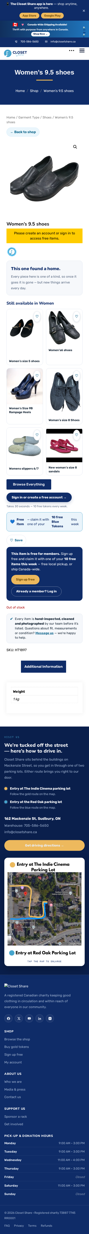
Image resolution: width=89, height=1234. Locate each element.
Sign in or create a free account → (39, 497)
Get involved (13, 1124)
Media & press (14, 1089)
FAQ (7, 1225)
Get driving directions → (44, 845)
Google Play (52, 15)
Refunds (46, 1225)
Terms (32, 1225)
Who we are (13, 1082)
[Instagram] (50, 1018)
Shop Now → (40, 34)
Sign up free (25, 579)
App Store (29, 15)
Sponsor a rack (15, 1117)
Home (20, 91)
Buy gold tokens (16, 1047)
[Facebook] (8, 1018)
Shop (34, 91)
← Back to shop (23, 132)
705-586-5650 (30, 41)
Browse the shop (17, 1039)
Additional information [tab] (43, 666)
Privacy (19, 1225)
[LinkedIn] (39, 1018)
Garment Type (28, 117)
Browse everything (29, 484)
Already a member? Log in (36, 591)
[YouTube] (29, 1018)
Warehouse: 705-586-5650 (26, 825)
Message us (44, 633)
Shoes (47, 117)
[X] (19, 1018)
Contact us (12, 1097)
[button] (75, 147)
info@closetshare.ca (63, 41)
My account (13, 1062)
